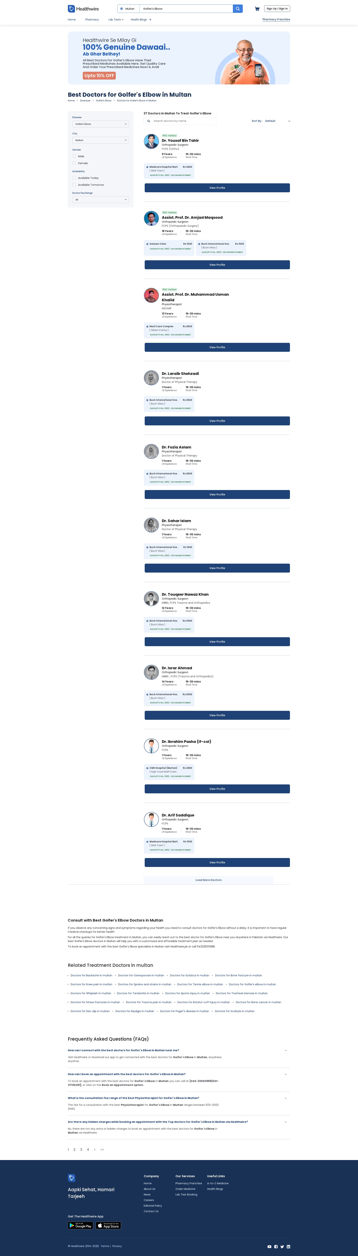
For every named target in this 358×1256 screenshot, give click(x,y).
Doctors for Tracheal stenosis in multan (242, 993)
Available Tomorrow (91, 185)
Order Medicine (185, 1189)
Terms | (106, 1246)
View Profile (217, 188)
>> (102, 1149)
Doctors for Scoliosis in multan (235, 1011)
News (147, 1194)
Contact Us (151, 1211)
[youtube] (269, 1246)
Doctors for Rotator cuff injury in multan (204, 1002)
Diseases (85, 100)
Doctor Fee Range (82, 193)
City (74, 133)
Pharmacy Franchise (276, 19)
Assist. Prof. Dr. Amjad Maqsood (192, 217)
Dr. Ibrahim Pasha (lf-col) (186, 741)
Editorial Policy (153, 1206)
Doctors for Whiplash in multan (91, 993)
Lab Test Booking (186, 1194)
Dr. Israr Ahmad (177, 668)
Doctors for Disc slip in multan (90, 1011)
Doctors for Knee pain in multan (91, 984)
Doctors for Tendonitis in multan (138, 993)
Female (83, 163)
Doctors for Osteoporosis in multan (141, 975)
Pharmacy (92, 19)
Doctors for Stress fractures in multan (95, 1002)
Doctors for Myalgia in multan (135, 1011)
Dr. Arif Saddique (178, 815)
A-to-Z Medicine (218, 1183)
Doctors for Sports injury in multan (187, 993)
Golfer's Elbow (104, 100)
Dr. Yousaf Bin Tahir (180, 140)
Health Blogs (139, 19)
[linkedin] (288, 1246)
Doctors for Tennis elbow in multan (200, 984)
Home (72, 19)
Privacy (117, 1246)
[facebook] (276, 1246)
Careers (149, 1200)
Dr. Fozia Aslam (176, 447)
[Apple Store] (108, 1225)
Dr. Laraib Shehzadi (180, 373)
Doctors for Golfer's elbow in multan (252, 984)
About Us (149, 1189)
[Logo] (71, 1178)
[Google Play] (80, 1225)
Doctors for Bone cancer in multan (258, 1002)
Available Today (88, 178)
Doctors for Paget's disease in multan (184, 1011)
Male (81, 156)
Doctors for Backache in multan (91, 975)
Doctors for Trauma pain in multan (149, 1002)
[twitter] (282, 1246)
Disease (77, 117)
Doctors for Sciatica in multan (189, 975)
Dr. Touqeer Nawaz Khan (185, 594)
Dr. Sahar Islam (176, 520)
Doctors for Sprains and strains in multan (144, 984)
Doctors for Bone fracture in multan (238, 975)
